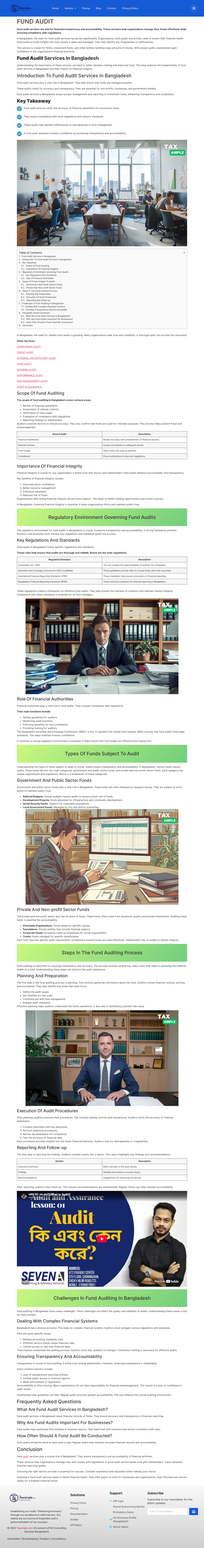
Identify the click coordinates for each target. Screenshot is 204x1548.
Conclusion (27, 325)
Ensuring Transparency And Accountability (46, 309)
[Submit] (193, 1511)
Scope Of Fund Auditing (37, 265)
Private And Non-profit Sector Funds (44, 287)
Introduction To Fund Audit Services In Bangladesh (47, 259)
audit (26, 1456)
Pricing (86, 8)
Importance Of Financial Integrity (42, 269)
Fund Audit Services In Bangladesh (39, 256)
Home (55, 8)
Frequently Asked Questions (36, 312)
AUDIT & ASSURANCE (29, 386)
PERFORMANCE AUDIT (30, 375)
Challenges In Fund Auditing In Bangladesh (43, 303)
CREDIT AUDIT (25, 352)
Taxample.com (25, 1527)
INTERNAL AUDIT (27, 369)
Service (69, 8)
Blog (98, 8)
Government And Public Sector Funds (44, 284)
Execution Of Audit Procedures (41, 297)
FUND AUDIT (24, 363)
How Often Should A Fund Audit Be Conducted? (49, 322)
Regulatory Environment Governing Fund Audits (45, 272)
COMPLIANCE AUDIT (29, 346)
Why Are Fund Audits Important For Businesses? (49, 319)
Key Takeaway (29, 262)
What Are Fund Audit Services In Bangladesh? (48, 316)
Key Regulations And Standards (41, 275)
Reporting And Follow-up (38, 300)
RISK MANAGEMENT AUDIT (32, 381)
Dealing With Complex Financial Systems (45, 306)
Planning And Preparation (38, 294)
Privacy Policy (130, 8)
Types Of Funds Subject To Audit (38, 281)
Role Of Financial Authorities (39, 278)
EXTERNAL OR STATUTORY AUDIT (36, 358)
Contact (111, 8)
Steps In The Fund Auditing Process (39, 291)
